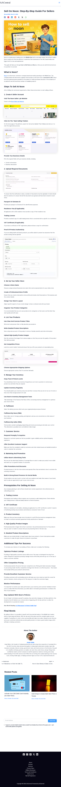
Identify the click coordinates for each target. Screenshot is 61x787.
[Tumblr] (19, 17)
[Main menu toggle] (59, 2)
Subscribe (52, 720)
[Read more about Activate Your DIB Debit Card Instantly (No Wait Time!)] (16, 683)
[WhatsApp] (26, 17)
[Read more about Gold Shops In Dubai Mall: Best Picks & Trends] (44, 683)
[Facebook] (5, 17)
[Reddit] (15, 17)
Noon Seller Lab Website (17, 101)
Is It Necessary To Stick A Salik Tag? (26, 605)
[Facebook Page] (24, 754)
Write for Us (30, 774)
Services (30, 766)
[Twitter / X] (22, 17)
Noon (5, 75)
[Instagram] (27, 754)
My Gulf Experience (31, 776)
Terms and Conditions (30, 772)
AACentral (5, 2)
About (30, 762)
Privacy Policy (30, 768)
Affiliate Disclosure (30, 770)
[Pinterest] (8, 17)
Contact (30, 764)
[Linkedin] (12, 17)
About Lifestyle (7, 698)
